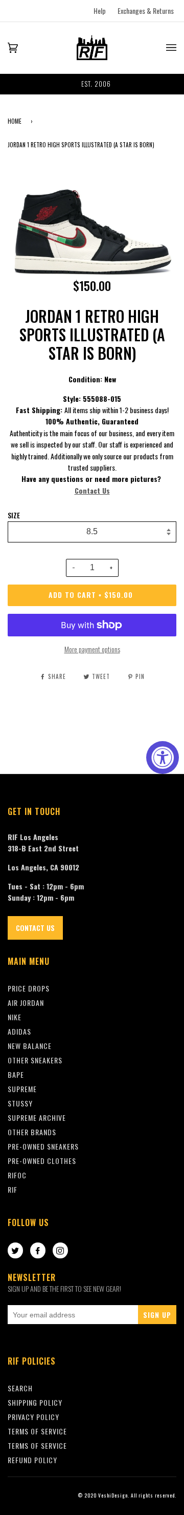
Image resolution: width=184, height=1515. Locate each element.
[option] (92, 84)
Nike (14, 1017)
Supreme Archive (37, 1117)
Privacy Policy (33, 1416)
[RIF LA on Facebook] (38, 1251)
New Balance (30, 1045)
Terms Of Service (37, 1431)
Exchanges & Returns (146, 10)
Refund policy (32, 1459)
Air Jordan (26, 1002)
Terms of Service (37, 1445)
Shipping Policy (35, 1402)
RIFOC (17, 1175)
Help (100, 10)
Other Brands (32, 1131)
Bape (16, 1074)
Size (14, 515)
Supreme (22, 1088)
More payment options (92, 649)
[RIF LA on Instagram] (60, 1251)
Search (20, 1388)
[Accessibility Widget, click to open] (162, 757)
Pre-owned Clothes (42, 1160)
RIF (12, 1189)
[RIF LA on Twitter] (15, 1251)
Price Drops (29, 988)
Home (14, 121)
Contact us (35, 927)
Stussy (20, 1103)
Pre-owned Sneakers (43, 1146)
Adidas (19, 1031)
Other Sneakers (35, 1060)
